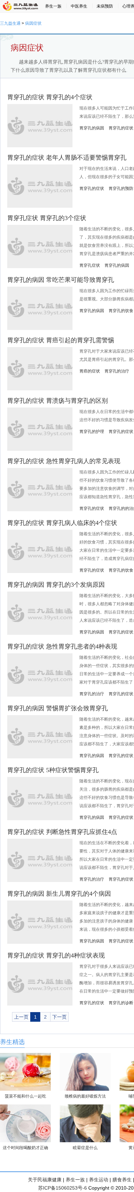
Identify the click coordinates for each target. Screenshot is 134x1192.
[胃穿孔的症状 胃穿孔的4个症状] (39, 146)
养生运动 (98, 1179)
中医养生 (79, 6)
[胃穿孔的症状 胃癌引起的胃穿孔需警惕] (39, 389)
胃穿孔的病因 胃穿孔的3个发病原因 (56, 584)
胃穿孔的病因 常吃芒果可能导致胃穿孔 (60, 279)
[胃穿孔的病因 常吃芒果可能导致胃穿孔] (39, 328)
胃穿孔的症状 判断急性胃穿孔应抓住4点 (62, 831)
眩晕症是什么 (85, 1147)
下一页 (59, 1017)
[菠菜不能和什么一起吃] (25, 1089)
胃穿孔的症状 (121, 128)
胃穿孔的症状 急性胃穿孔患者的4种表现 (62, 646)
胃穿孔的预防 (121, 188)
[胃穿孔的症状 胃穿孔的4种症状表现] (39, 1004)
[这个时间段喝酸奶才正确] (25, 1140)
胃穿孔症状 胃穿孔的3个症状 (46, 218)
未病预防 (105, 6)
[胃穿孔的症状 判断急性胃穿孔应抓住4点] (39, 880)
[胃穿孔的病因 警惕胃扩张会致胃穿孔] (39, 757)
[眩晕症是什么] (85, 1140)
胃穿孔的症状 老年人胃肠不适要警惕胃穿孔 (66, 157)
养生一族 (53, 6)
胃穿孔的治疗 (116, 371)
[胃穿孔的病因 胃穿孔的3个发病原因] (39, 633)
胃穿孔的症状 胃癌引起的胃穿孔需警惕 (60, 340)
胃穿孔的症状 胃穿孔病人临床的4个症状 (62, 522)
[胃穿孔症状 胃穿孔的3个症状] (39, 266)
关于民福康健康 (45, 1179)
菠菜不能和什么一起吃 (25, 1096)
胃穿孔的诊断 (121, 1002)
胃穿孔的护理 (91, 431)
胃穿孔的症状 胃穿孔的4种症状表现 (56, 955)
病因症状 (33, 23)
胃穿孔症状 (89, 265)
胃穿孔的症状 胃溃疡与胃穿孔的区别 (57, 400)
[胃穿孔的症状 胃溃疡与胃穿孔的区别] (39, 449)
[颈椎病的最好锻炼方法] (85, 1089)
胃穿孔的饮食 (121, 310)
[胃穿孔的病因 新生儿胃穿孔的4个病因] (39, 942)
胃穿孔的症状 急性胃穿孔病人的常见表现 (63, 461)
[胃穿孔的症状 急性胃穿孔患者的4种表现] (39, 695)
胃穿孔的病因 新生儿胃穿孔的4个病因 (59, 893)
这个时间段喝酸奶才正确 (25, 1147)
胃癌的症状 (89, 371)
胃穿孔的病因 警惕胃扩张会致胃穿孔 (57, 708)
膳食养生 (122, 1179)
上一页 (21, 1017)
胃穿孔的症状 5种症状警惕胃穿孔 (53, 770)
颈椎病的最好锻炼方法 (85, 1096)
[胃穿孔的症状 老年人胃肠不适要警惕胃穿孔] (39, 206)
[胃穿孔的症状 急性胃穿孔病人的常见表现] (39, 509)
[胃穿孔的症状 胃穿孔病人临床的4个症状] (39, 571)
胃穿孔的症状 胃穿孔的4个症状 (49, 97)
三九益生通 (10, 23)
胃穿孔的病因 (91, 128)
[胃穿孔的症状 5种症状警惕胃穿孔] (39, 818)
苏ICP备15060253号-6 (62, 1188)
